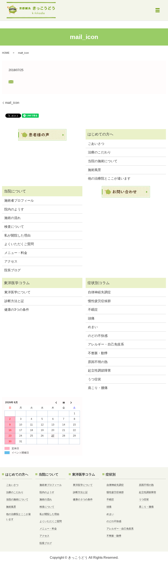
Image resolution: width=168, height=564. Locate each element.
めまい (93, 327)
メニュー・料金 (15, 253)
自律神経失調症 (99, 292)
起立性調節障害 (99, 370)
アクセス (10, 261)
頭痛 (91, 318)
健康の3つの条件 (16, 309)
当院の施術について (102, 161)
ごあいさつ (96, 143)
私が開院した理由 (17, 235)
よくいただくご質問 (19, 244)
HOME (5, 52)
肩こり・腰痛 (98, 388)
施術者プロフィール (19, 200)
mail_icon (12, 102)
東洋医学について (17, 292)
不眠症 (93, 309)
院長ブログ (12, 270)
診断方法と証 (14, 301)
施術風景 (94, 170)
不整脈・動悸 (98, 353)
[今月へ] (63, 402)
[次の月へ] (74, 402)
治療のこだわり (99, 152)
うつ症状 (94, 379)
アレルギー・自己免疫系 (106, 344)
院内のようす (14, 209)
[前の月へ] (53, 402)
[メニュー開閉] (158, 10)
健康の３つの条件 (83, 499)
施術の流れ (12, 218)
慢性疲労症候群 (99, 301)
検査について (14, 226)
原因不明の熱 (98, 362)
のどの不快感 (98, 335)
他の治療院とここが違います (109, 178)
